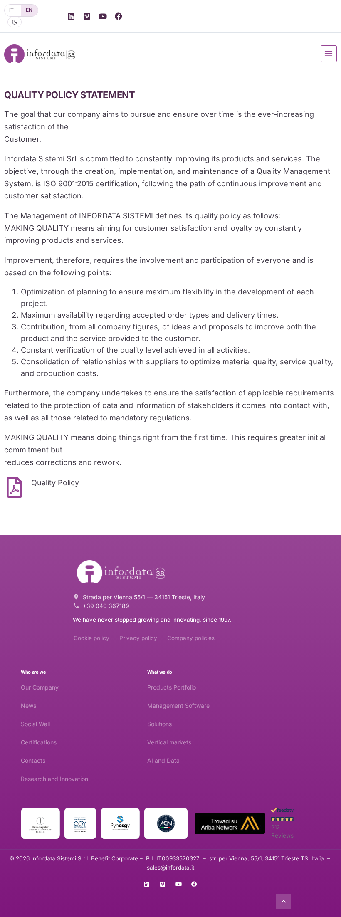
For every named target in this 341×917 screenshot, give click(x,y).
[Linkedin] (71, 16)
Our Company (40, 687)
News (28, 705)
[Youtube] (102, 16)
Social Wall (35, 723)
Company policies (191, 638)
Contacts (33, 760)
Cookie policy (91, 638)
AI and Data (163, 760)
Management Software (178, 705)
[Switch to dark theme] (14, 22)
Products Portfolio (171, 687)
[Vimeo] (87, 16)
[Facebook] (118, 16)
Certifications (39, 742)
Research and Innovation (54, 778)
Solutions (159, 723)
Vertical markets (169, 742)
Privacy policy (138, 638)
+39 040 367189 (106, 605)
